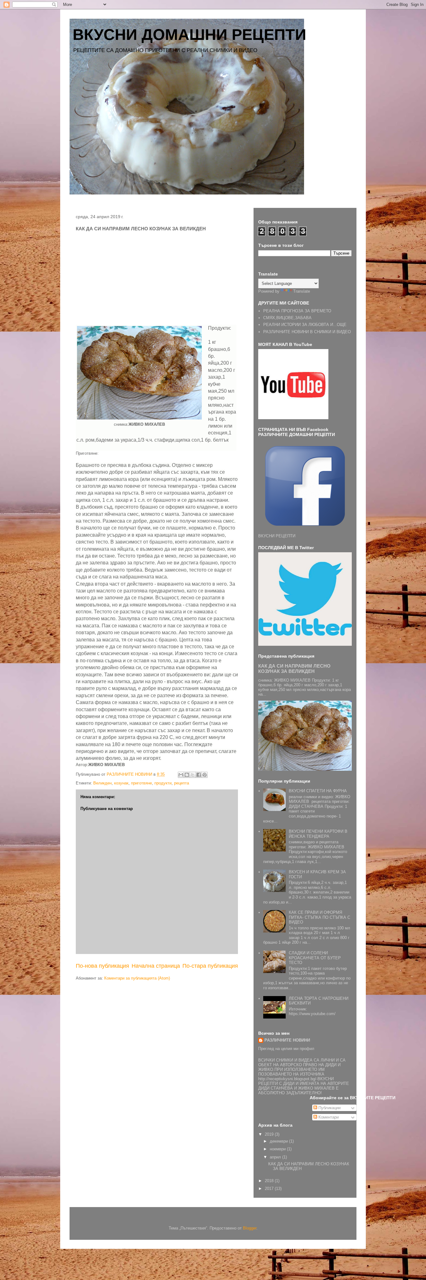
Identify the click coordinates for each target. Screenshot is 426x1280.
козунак (121, 783)
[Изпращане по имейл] (181, 775)
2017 (270, 1188)
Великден (102, 783)
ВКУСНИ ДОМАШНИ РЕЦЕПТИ (189, 34)
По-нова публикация (102, 966)
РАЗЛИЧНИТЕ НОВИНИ (287, 1040)
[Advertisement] (128, 279)
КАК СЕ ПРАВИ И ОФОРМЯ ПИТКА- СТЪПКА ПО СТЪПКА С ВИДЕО (319, 917)
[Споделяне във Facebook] (199, 775)
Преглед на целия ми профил (286, 1048)
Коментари (328, 1117)
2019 (270, 1134)
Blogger (249, 1228)
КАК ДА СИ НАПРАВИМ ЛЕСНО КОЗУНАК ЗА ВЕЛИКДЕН (294, 668)
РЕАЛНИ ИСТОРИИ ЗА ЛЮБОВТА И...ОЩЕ (304, 324)
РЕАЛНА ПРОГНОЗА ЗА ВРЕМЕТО (297, 311)
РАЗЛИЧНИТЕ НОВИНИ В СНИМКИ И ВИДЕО (307, 331)
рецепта (181, 783)
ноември (278, 1149)
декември (279, 1141)
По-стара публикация (210, 966)
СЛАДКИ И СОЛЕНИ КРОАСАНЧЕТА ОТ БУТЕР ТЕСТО (315, 958)
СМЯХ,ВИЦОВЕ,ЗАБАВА (287, 317)
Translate (301, 291)
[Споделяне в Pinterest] (204, 775)
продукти (163, 783)
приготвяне (141, 783)
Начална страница (156, 966)
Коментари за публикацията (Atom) (137, 978)
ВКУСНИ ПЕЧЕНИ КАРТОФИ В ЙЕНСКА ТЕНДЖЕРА (318, 834)
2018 (270, 1180)
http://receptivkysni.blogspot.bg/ (287, 1078)
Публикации (329, 1107)
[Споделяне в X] (193, 775)
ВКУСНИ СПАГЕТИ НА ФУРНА (318, 791)
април (276, 1157)
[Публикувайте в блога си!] (187, 775)
